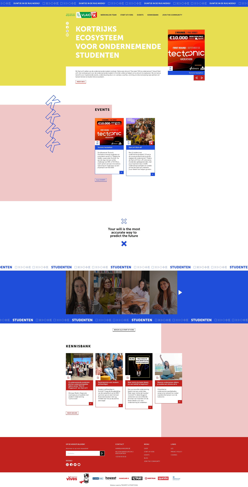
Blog (146, 458)
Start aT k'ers (149, 452)
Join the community (152, 461)
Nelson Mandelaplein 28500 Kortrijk (124, 452)
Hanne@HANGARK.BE (122, 448)
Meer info (81, 82)
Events (146, 455)
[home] (82, 14)
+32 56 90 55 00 (120, 457)
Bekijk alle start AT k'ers (124, 330)
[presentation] (196, 77)
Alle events (100, 180)
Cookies (174, 455)
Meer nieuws (72, 413)
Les (172, 448)
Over (146, 448)
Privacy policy (176, 452)
